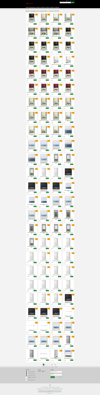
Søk (72, 2)
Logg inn (53, 366)
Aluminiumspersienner (32, 7)
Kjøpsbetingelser (45, 387)
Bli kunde (46, 366)
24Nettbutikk (51, 393)
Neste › (52, 364)
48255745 (50, 388)
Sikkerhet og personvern (52, 387)
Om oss (50, 366)
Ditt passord (52, 373)
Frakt (42, 387)
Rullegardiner (47, 7)
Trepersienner (38, 7)
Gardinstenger (52, 7)
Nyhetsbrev (57, 387)
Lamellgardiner (57, 7)
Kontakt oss (56, 366)
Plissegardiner (42, 7)
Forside (27, 7)
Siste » (56, 364)
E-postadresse (52, 370)
